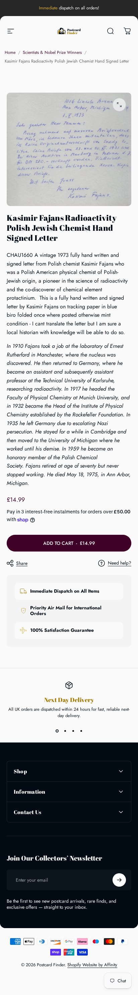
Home (10, 52)
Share (21, 563)
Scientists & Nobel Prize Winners (52, 52)
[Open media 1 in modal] (119, 104)
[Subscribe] (119, 880)
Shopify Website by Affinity (92, 965)
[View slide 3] (73, 731)
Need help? (119, 563)
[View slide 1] (57, 731)
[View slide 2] (65, 731)
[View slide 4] (81, 731)
